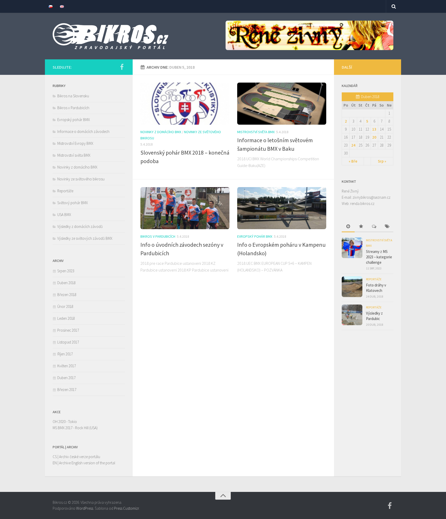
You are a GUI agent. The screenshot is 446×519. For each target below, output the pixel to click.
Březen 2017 (66, 389)
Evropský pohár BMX (254, 236)
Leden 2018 (66, 318)
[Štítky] (386, 226)
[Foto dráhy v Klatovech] (352, 286)
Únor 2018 (65, 306)
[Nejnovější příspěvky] (348, 226)
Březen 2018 (66, 294)
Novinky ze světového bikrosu (81, 179)
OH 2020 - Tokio (65, 421)
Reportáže (65, 190)
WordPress (84, 508)
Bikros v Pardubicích (157, 236)
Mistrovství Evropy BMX (75, 143)
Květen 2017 (66, 365)
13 (374, 129)
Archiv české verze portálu (79, 456)
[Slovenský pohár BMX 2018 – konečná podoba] (184, 104)
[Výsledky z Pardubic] (352, 315)
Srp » (382, 161)
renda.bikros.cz (362, 203)
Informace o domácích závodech (83, 131)
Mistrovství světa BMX (256, 132)
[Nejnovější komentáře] (374, 226)
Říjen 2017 (65, 354)
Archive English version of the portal (87, 462)
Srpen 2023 (65, 270)
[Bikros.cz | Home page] (110, 36)
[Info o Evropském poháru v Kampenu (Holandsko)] (281, 208)
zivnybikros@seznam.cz (372, 197)
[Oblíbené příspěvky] (361, 226)
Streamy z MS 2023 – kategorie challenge (379, 257)
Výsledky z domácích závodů (80, 226)
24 (353, 145)
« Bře (353, 161)
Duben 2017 (66, 377)
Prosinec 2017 (68, 330)
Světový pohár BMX (72, 202)
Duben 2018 (66, 282)
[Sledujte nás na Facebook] (122, 67)
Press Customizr (126, 508)
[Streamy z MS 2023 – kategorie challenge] (352, 247)
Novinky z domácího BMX (160, 132)
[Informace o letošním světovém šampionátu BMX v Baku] (281, 104)
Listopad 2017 (68, 342)
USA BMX (64, 214)
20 (374, 137)
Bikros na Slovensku (73, 95)
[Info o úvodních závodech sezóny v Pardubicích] (184, 208)
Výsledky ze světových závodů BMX (84, 238)
